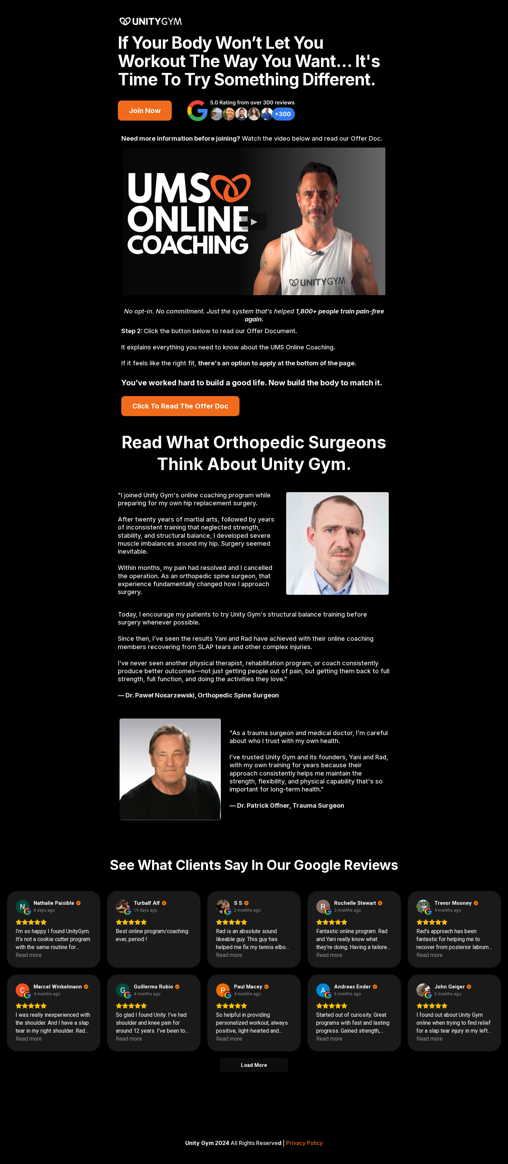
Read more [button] (29, 955)
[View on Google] (22, 906)
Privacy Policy (304, 1142)
